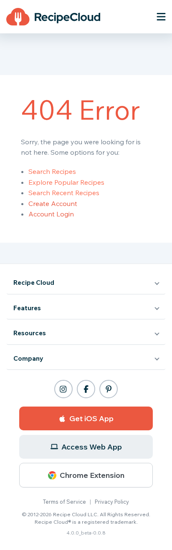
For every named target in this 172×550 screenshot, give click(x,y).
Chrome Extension (92, 475)
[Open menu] (161, 16)
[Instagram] (63, 389)
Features (27, 308)
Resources (29, 333)
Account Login (51, 214)
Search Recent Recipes (63, 192)
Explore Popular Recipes (66, 182)
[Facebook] (86, 389)
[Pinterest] (108, 389)
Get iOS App (91, 418)
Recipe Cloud (33, 282)
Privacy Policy (112, 501)
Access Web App (91, 447)
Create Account (52, 203)
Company (28, 358)
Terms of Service (64, 501)
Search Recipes (52, 171)
